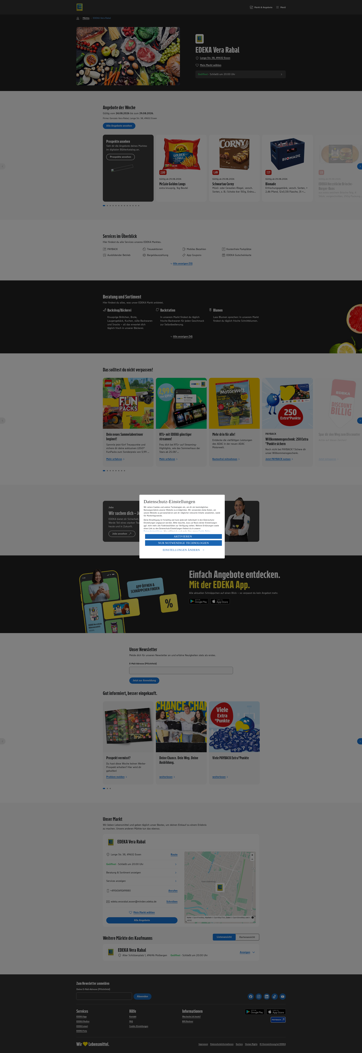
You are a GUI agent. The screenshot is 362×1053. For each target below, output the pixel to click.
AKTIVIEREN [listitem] (183, 536)
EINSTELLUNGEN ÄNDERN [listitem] (181, 549)
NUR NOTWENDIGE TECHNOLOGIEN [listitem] (183, 542)
